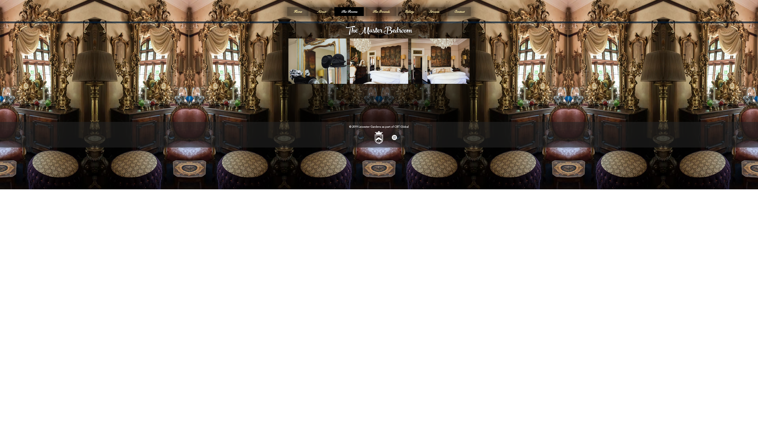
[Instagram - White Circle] (394, 137)
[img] (317, 61)
